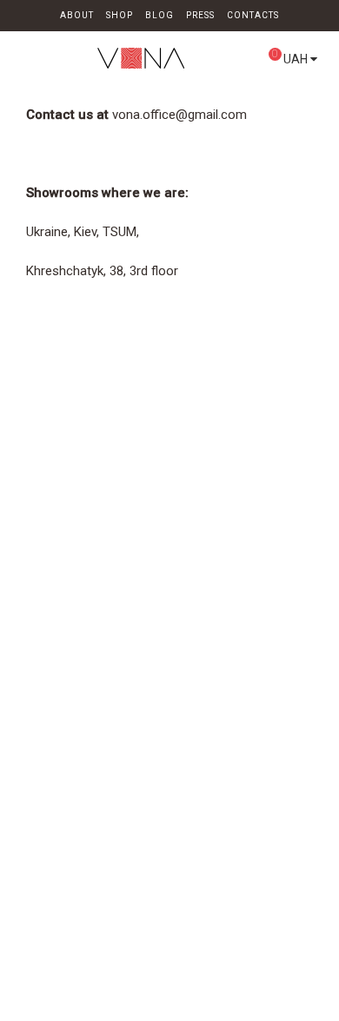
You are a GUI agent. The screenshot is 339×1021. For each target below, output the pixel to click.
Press (200, 15)
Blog (159, 15)
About (77, 15)
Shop (119, 15)
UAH (296, 59)
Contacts (253, 15)
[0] (254, 62)
